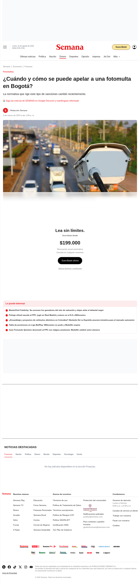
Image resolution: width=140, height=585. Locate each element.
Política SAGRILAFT (61, 520)
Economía (17, 66)
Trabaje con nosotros (122, 516)
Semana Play (19, 500)
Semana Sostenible (41, 530)
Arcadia (16, 515)
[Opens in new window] (9, 567)
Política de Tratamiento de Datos (67, 505)
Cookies (116, 525)
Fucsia (16, 525)
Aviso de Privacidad (12, 573)
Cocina (36, 520)
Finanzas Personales (42, 510)
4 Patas (16, 530)
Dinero (16, 510)
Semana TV (18, 505)
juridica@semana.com (93, 517)
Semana (6, 66)
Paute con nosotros (121, 520)
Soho (15, 520)
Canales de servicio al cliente (125, 511)
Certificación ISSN (60, 525)
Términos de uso (60, 500)
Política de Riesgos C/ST (63, 515)
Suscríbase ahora (70, 260)
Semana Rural (39, 515)
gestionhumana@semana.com (96, 527)
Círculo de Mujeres (41, 525)
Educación (38, 500)
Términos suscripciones (63, 510)
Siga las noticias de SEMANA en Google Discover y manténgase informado (42, 101)
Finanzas (28, 66)
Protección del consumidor (94, 500)
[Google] (3, 567)
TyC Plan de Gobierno (62, 530)
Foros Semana (39, 505)
